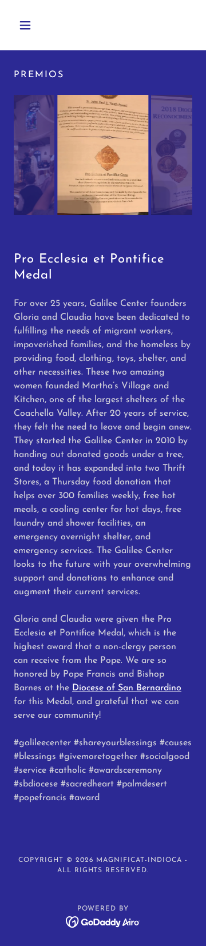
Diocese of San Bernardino (126, 688)
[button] (27, 25)
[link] (103, 921)
